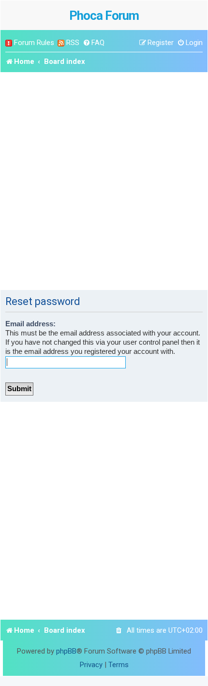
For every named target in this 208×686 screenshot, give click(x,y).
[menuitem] (93, 43)
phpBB (66, 651)
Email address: (30, 324)
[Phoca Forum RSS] (61, 43)
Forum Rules (34, 42)
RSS (72, 42)
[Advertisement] (104, 181)
